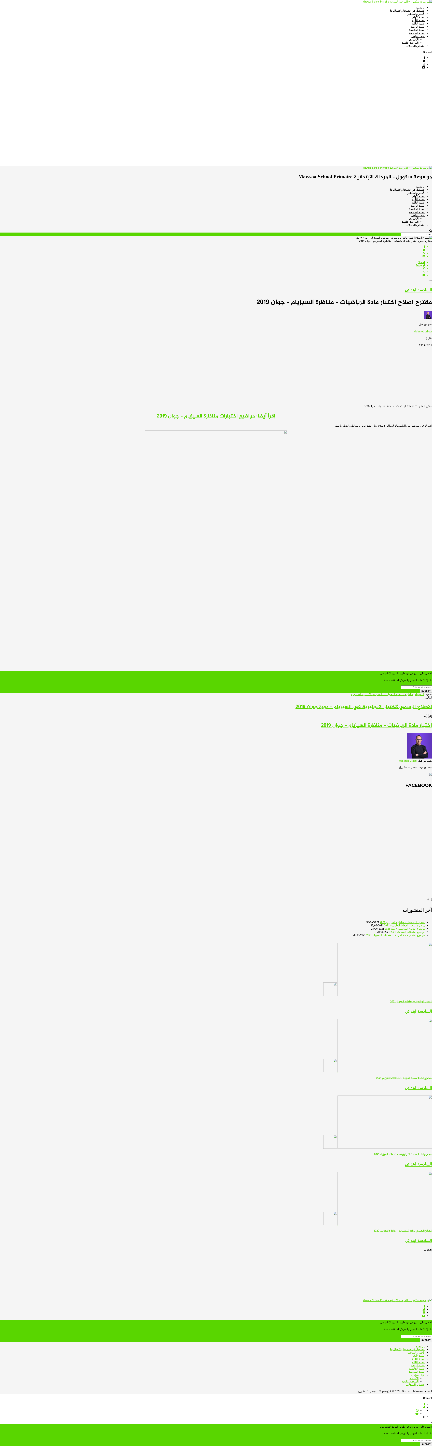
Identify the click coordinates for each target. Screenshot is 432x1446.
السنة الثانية (418, 20)
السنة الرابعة (418, 26)
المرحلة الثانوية (410, 42)
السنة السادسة (417, 33)
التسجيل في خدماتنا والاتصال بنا (407, 10)
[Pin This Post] (212, 253)
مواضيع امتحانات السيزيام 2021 (407, 932)
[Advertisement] (331, 95)
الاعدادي (413, 39)
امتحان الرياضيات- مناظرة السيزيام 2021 (402, 922)
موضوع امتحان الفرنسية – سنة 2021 (405, 928)
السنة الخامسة (417, 30)
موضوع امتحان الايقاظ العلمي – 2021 (404, 925)
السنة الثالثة (418, 23)
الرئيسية (420, 7)
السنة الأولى (418, 17)
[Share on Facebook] (212, 246)
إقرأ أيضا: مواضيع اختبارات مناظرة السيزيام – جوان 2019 (216, 416)
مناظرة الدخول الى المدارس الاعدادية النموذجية (377, 694)
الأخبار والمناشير (416, 14)
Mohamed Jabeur (423, 331)
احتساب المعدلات (415, 46)
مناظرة (409, 694)
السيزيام (419, 694)
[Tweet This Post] (212, 250)
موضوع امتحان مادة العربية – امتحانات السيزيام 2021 (395, 935)
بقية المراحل (418, 36)
